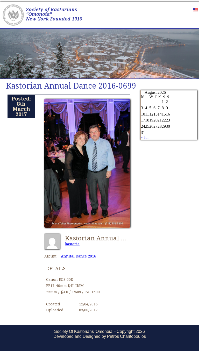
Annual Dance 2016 (78, 256)
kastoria (72, 243)
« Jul (144, 137)
